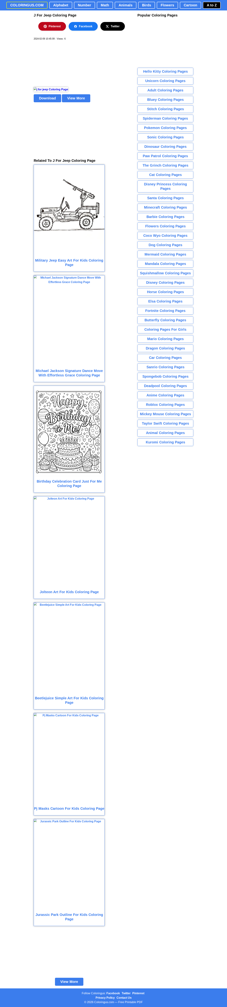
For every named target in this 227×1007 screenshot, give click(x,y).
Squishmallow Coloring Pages (165, 273)
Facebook (85, 26)
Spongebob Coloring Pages (165, 376)
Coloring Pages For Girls (165, 329)
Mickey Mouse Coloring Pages (165, 414)
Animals (125, 5)
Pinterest (55, 26)
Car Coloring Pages (165, 358)
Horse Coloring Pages (165, 292)
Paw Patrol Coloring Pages (165, 156)
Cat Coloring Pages (165, 175)
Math (105, 5)
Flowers (167, 5)
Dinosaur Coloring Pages (165, 147)
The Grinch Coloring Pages (165, 165)
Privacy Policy (105, 997)
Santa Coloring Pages (165, 198)
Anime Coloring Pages (165, 395)
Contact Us (124, 997)
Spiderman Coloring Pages (165, 118)
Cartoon (190, 5)
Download (47, 98)
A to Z (212, 5)
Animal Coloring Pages (165, 433)
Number (84, 5)
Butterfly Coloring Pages (165, 320)
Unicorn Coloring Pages (165, 81)
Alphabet (60, 5)
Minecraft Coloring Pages (165, 207)
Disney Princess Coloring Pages (165, 186)
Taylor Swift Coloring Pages (165, 423)
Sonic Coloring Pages (165, 137)
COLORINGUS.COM (27, 5)
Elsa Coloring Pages (165, 301)
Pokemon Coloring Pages (165, 128)
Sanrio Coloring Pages (165, 367)
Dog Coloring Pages (165, 245)
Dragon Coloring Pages (165, 348)
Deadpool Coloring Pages (165, 386)
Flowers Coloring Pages (165, 226)
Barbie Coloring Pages (165, 217)
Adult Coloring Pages (165, 90)
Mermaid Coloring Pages (165, 254)
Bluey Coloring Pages (165, 100)
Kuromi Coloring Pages (165, 442)
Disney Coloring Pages (165, 282)
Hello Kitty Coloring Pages (165, 71)
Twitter (115, 26)
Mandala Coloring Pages (165, 264)
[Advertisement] (60, 64)
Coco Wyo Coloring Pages (165, 235)
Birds (146, 5)
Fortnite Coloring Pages (165, 311)
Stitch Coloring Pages (165, 109)
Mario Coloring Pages (165, 339)
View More (76, 98)
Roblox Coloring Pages (165, 405)
